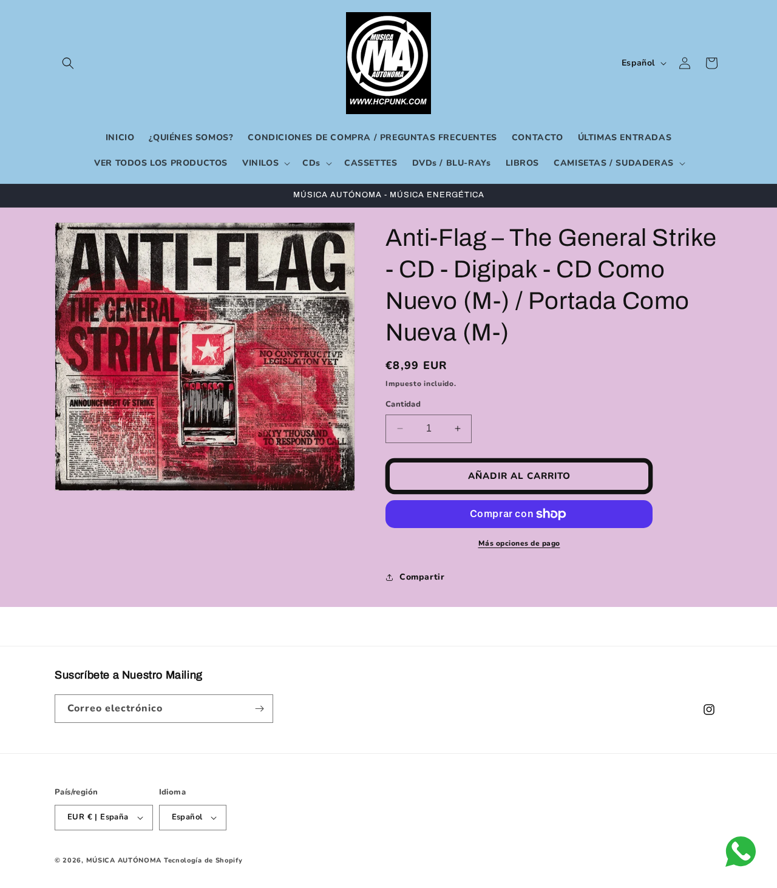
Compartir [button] (421, 577)
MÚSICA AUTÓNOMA (124, 860)
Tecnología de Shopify (203, 860)
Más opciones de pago (519, 543)
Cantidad (403, 404)
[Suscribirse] (259, 708)
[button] (68, 63)
